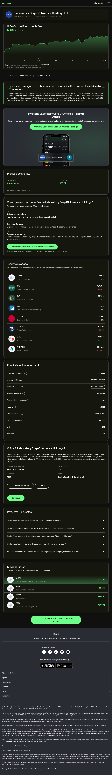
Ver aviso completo (42, 741)
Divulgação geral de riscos (9, 750)
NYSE (42, 486)
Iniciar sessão (98, 3)
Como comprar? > (42, 76)
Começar (15, 498)
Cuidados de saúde (20, 486)
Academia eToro (60, 251)
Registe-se (8, 65)
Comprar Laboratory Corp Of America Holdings (56, 127)
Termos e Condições (30, 741)
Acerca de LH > (26, 76)
